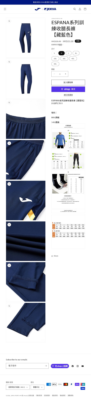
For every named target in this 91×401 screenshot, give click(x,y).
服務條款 (70, 395)
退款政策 (47, 395)
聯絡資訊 (63, 395)
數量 (53, 69)
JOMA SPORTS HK (16, 395)
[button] (5, 9)
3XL (64, 58)
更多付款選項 (68, 95)
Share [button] (56, 256)
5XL (55, 64)
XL (76, 53)
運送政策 (55, 395)
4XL (73, 58)
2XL (55, 58)
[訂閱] (45, 366)
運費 (60, 45)
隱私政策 (39, 395)
